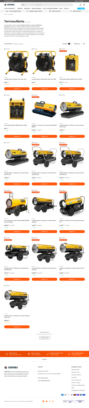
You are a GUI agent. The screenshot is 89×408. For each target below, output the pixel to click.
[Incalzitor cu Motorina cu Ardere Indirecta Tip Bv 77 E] (72, 204)
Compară (64, 43)
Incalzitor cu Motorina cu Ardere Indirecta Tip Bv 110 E (71, 268)
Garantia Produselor (76, 374)
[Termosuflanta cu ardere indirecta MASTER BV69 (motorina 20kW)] (17, 204)
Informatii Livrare (75, 372)
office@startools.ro (45, 380)
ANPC (72, 388)
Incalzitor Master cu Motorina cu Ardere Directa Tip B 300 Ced (16, 268)
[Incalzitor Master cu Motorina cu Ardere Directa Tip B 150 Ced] (72, 156)
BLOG (60, 8)
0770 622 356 (44, 378)
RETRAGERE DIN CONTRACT (78, 390)
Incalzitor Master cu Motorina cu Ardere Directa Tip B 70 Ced (16, 173)
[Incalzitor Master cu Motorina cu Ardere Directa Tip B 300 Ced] (17, 252)
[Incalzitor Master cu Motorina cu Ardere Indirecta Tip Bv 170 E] (17, 299)
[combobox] (46, 4)
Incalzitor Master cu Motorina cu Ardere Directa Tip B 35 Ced (71, 126)
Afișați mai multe (44, 337)
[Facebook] (43, 401)
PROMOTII (20, 8)
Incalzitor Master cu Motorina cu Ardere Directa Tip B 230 (44, 268)
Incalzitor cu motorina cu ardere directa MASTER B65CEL (44, 126)
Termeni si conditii (75, 382)
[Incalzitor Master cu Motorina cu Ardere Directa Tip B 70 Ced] (17, 156)
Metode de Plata (75, 369)
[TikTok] (49, 401)
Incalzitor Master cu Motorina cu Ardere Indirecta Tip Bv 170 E (17, 316)
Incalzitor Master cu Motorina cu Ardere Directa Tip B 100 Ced (44, 173)
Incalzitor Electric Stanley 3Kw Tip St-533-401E (44, 79)
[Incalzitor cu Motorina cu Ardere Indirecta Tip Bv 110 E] (72, 252)
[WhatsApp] (53, 401)
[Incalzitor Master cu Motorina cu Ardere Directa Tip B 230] (44, 252)
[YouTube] (46, 401)
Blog (77, 1)
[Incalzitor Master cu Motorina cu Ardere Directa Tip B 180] (44, 204)
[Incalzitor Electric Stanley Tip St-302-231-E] (17, 63)
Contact (81, 1)
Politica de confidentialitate (78, 385)
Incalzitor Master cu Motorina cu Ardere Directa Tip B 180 (44, 221)
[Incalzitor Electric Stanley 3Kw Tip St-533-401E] (44, 63)
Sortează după (8, 43)
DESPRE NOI (27, 8)
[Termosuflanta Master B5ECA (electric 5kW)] (72, 63)
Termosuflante (10, 14)
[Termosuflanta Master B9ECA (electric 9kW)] (17, 109)
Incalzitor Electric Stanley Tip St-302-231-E (15, 79)
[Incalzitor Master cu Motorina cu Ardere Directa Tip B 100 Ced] (44, 156)
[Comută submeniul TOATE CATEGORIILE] (15, 8)
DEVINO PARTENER (36, 8)
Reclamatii (74, 377)
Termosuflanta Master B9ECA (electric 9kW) (15, 125)
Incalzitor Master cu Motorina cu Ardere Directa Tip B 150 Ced (71, 173)
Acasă (5, 14)
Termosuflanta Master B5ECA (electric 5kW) (70, 79)
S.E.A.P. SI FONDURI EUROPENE (50, 8)
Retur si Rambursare (76, 380)
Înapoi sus (44, 359)
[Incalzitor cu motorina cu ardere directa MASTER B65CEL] (44, 109)
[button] (84, 4)
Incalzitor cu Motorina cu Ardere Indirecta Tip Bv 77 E (71, 221)
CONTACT (66, 8)
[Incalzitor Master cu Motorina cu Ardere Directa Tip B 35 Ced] (72, 109)
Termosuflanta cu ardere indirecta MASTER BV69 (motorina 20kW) (16, 221)
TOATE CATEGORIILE (9, 8)
